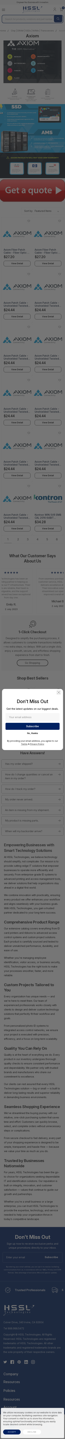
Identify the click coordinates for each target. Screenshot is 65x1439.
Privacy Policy (37, 744)
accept (12, 1432)
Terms (24, 744)
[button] (58, 692)
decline (32, 1432)
